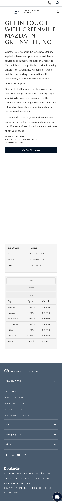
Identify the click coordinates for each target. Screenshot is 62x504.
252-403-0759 (37, 259)
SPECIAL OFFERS (14, 409)
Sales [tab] (31, 280)
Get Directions (32, 150)
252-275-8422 (37, 254)
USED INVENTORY (14, 403)
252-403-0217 (37, 265)
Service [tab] (31, 287)
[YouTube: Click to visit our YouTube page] (19, 455)
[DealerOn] (12, 469)
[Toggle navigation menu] (4, 12)
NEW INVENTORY (14, 397)
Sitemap (47, 473)
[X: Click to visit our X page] (12, 455)
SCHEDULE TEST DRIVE (17, 415)
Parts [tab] (31, 295)
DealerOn (35, 473)
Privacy (9, 478)
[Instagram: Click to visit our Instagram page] (26, 455)
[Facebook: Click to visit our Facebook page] (7, 455)
